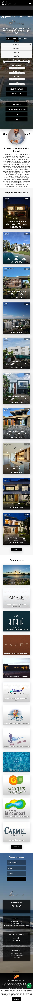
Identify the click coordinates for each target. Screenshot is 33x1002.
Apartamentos (16, 104)
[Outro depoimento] (14, 182)
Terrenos (16, 119)
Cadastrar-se (16, 879)
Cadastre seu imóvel (16, 953)
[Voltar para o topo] (4, 986)
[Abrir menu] (30, 2)
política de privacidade (10, 996)
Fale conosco (16, 957)
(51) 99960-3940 (9, 17)
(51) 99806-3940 (26, 17)
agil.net (22, 980)
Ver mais (16, 549)
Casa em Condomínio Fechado (16, 109)
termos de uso (21, 996)
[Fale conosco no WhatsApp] (17, 906)
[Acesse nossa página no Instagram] (20, 906)
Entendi (16, 999)
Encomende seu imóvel (16, 955)
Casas (16, 114)
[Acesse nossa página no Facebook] (13, 906)
